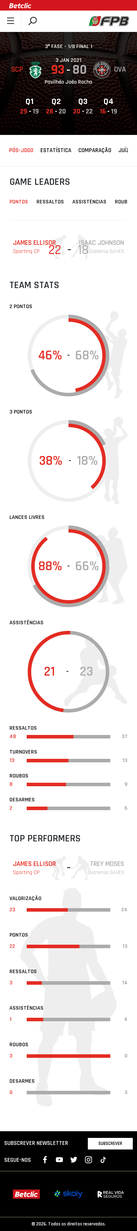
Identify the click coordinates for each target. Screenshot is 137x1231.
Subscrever (110, 1143)
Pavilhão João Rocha (68, 82)
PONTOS (18, 202)
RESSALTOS (50, 202)
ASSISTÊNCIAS (89, 202)
